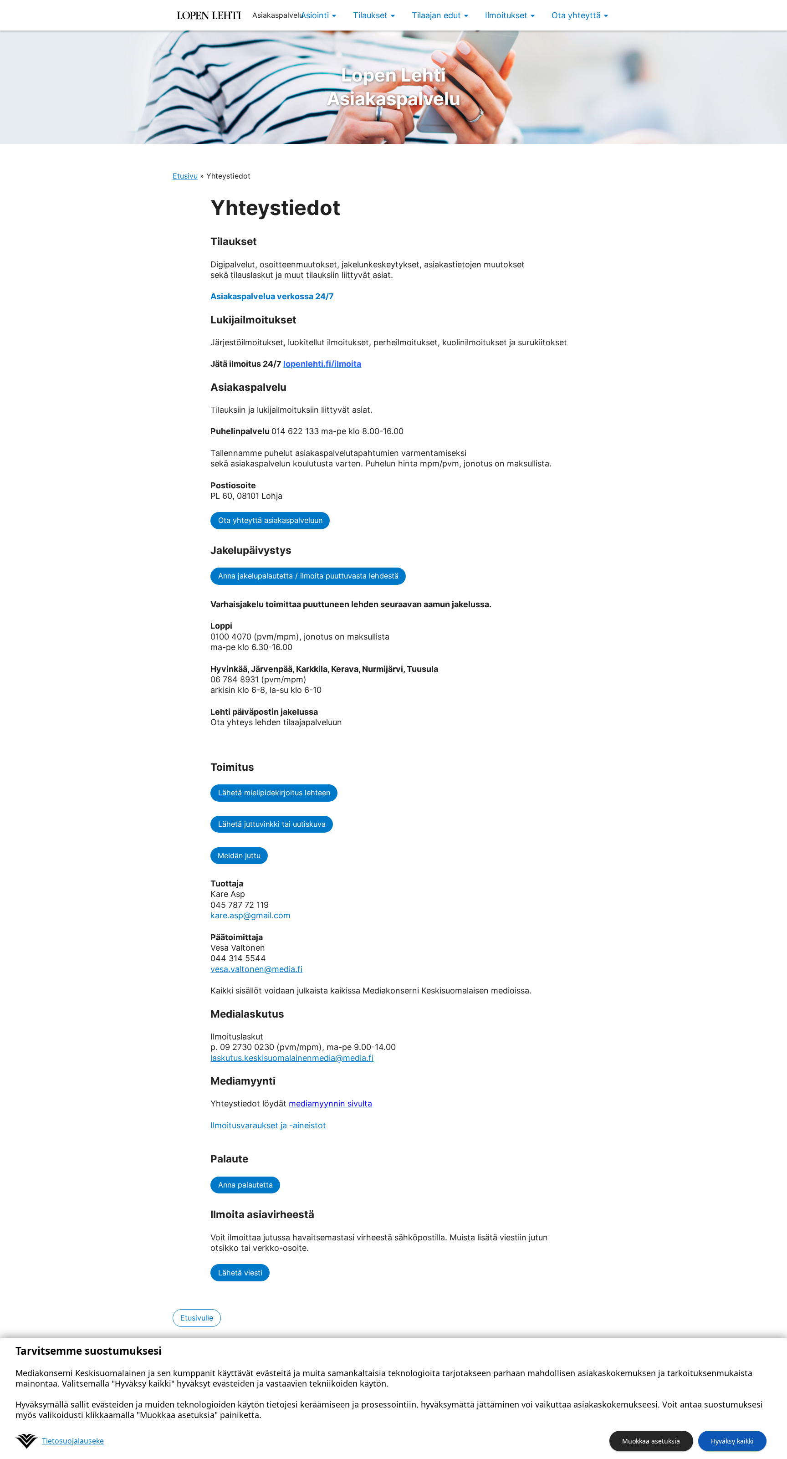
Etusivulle (196, 1317)
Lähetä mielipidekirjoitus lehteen (274, 792)
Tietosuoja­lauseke (73, 1440)
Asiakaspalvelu (393, 87)
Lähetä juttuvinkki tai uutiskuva (272, 824)
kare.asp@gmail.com (250, 915)
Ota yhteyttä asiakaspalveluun (270, 520)
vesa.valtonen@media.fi (256, 969)
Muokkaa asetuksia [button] (651, 1441)
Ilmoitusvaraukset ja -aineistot (268, 1125)
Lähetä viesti (240, 1272)
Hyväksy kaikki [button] (732, 1441)
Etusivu (185, 175)
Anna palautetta (245, 1184)
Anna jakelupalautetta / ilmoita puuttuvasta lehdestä (308, 575)
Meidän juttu (239, 855)
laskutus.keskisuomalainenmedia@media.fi (291, 1058)
